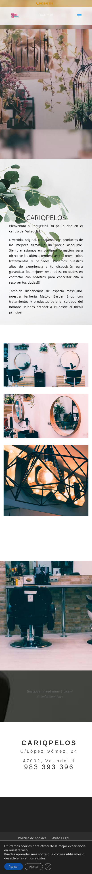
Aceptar (14, 866)
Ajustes (33, 866)
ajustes (40, 858)
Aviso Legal (60, 838)
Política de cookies (32, 838)
